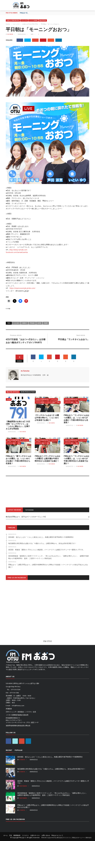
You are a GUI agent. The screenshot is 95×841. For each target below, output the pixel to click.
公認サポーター (35, 835)
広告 (10, 835)
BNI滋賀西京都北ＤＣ (13, 718)
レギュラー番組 (51, 402)
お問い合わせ (46, 835)
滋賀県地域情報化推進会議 (15, 725)
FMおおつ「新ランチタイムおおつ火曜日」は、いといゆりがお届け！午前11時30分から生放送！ (18, 459)
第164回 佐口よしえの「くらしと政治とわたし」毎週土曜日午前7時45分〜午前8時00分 (50, 757)
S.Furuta (22, 759)
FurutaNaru (23, 786)
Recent (9, 750)
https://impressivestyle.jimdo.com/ (22, 288)
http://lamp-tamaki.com (18, 250)
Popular (18, 750)
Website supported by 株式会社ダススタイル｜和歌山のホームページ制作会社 (66, 838)
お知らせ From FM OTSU (13, 20)
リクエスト (25, 835)
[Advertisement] (47, 612)
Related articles (13, 392)
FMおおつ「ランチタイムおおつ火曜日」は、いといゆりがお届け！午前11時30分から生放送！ (76, 419)
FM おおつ (22, 837)
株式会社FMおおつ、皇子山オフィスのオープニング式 (26, 517)
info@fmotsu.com (18, 706)
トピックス (24, 20)
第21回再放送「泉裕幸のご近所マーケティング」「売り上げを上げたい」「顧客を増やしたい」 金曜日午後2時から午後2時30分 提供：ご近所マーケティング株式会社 (53, 794)
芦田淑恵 (32, 323)
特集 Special (42, 20)
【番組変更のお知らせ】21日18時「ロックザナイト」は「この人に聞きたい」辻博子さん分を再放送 (18, 425)
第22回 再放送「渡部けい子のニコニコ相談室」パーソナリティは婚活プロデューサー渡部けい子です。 (53, 782)
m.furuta (10, 34)
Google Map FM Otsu (13, 686)
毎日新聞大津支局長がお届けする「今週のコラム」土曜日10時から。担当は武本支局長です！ (51, 769)
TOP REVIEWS (29, 510)
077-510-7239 (15, 689)
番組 (58, 402)
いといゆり (16, 323)
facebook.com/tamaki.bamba (17, 252)
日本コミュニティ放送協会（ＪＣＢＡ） (19, 712)
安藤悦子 (24, 323)
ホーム (5, 835)
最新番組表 (16, 835)
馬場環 (46, 323)
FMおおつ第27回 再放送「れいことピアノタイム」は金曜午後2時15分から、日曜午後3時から (52, 13)
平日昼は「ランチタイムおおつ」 (73, 339)
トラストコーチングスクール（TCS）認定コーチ (22, 722)
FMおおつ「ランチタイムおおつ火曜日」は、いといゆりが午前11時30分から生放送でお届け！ (76, 459)
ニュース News (33, 20)
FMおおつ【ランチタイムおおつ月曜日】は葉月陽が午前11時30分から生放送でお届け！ (47, 458)
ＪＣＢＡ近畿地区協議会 (14, 715)
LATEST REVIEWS (14, 510)
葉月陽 (39, 323)
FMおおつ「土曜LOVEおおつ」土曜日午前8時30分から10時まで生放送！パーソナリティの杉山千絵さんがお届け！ (53, 806)
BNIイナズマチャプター (14, 720)
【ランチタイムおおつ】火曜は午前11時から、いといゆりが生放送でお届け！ (47, 417)
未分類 (9, 399)
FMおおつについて (57, 835)
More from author (28, 392)
